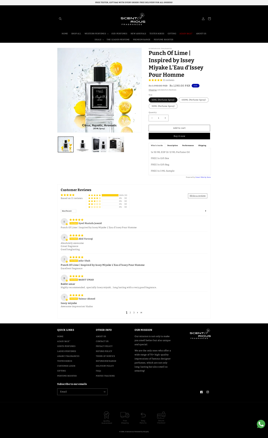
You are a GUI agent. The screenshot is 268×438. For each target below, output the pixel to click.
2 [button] (130, 312)
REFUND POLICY (104, 351)
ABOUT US (101, 336)
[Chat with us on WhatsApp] (261, 425)
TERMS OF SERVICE (105, 356)
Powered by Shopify (141, 432)
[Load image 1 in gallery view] (65, 144)
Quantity (153, 112)
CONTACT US (102, 341)
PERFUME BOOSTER (67, 376)
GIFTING (61, 371)
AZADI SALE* (63, 341)
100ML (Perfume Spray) (194, 100)
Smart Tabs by (201, 177)
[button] (60, 19)
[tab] (157, 145)
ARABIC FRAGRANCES (68, 356)
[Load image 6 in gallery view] (116, 144)
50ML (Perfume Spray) (163, 100)
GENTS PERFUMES (66, 346)
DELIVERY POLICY (105, 366)
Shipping (153, 90)
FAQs (98, 371)
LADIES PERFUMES (66, 351)
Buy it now (179, 136)
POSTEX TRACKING (105, 376)
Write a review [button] (198, 195)
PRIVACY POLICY (104, 346)
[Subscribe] (104, 392)
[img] (76, 219)
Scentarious (129, 432)
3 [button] (134, 312)
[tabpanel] (180, 161)
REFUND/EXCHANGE (106, 361)
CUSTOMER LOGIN (66, 366)
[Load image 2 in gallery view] (82, 144)
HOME (60, 336)
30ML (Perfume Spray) (163, 106)
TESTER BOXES (64, 361)
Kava (209, 177)
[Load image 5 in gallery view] (99, 144)
